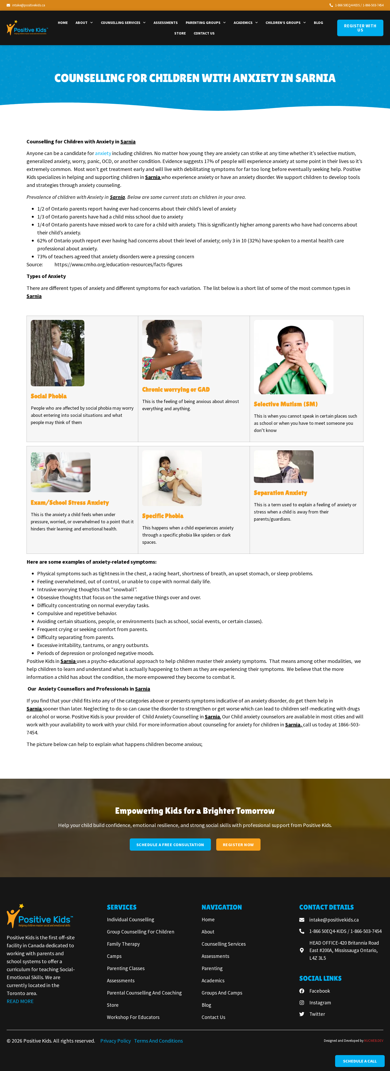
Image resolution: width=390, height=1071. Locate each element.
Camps (114, 956)
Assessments (166, 22)
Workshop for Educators (133, 1017)
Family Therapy (123, 944)
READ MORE (20, 1001)
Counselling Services (120, 22)
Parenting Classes (126, 968)
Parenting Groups (203, 22)
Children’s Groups (283, 22)
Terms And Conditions (158, 1040)
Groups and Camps (222, 992)
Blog (318, 22)
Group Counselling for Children (140, 931)
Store (180, 33)
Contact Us (204, 33)
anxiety (103, 153)
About (82, 22)
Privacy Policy (116, 1040)
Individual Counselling (130, 919)
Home (63, 22)
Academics (243, 22)
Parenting (212, 968)
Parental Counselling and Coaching (144, 992)
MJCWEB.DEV (373, 1040)
